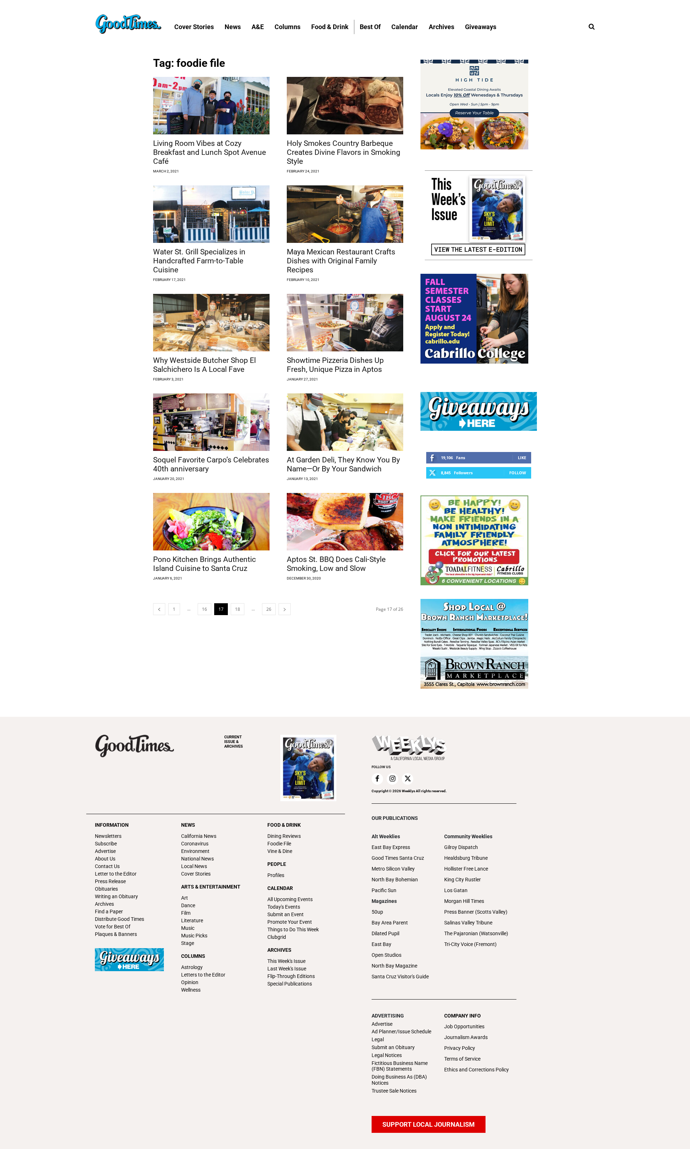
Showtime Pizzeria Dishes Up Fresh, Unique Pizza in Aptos (335, 365)
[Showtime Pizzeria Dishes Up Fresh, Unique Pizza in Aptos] (345, 322)
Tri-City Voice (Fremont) (470, 944)
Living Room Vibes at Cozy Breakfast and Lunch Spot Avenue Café (209, 152)
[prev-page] (159, 609)
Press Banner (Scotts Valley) (475, 912)
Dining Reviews (284, 836)
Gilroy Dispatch (461, 847)
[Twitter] (407, 779)
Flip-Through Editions (291, 976)
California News (198, 836)
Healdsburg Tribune (466, 858)
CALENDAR (280, 888)
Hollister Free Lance (466, 869)
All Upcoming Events (290, 899)
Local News (194, 866)
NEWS (188, 825)
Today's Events (283, 907)
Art (184, 898)
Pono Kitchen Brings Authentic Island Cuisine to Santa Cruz (204, 564)
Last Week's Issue (286, 969)
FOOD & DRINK (284, 825)
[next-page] (285, 609)
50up (377, 912)
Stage (187, 943)
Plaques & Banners (116, 934)
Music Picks (194, 935)
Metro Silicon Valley (393, 869)
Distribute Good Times (119, 919)
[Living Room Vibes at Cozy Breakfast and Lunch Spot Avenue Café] (211, 105)
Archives (104, 904)
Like (522, 457)
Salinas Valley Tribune (468, 923)
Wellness (191, 990)
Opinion (189, 982)
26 (268, 609)
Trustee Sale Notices (394, 1091)
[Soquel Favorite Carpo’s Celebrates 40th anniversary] (211, 422)
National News (197, 859)
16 (204, 609)
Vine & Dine (279, 851)
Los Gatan (456, 890)
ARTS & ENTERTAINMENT (210, 887)
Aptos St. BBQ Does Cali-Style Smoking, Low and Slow (336, 564)
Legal (378, 1039)
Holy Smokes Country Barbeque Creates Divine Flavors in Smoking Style (343, 152)
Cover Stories (196, 874)
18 (237, 609)
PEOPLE (276, 864)
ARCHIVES (233, 742)
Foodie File (279, 843)
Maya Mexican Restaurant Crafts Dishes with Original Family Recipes (341, 261)
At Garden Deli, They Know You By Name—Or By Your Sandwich (343, 464)
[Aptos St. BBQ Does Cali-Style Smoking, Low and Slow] (345, 521)
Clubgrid (276, 937)
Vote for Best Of (112, 926)
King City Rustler (462, 879)
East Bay (381, 944)
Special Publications (289, 984)
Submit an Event (285, 914)
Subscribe (106, 843)
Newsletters (108, 836)
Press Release (110, 881)
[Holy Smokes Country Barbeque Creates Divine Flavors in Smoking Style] (345, 105)
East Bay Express (391, 847)
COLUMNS (193, 956)
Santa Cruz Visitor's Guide (400, 976)
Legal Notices (387, 1055)
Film (185, 913)
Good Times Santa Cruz (398, 858)
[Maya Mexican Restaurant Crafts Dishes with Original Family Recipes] (345, 214)
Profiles (275, 875)
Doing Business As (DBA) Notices (399, 1080)
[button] (591, 27)
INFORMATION (112, 825)
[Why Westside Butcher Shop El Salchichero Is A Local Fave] (211, 322)
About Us (105, 859)
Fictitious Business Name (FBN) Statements (400, 1066)
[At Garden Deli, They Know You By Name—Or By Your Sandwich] (345, 422)
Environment (195, 851)
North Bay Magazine (394, 966)
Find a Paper (109, 911)
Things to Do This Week (293, 929)
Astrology (192, 967)
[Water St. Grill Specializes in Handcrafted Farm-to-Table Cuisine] (211, 214)
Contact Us (107, 866)
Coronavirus (194, 843)
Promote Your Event (289, 922)
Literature (192, 920)
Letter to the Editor (116, 874)
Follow (517, 472)
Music (187, 928)
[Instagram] (392, 779)
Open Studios (386, 955)
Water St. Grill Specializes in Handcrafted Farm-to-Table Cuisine (199, 261)
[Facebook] (377, 779)
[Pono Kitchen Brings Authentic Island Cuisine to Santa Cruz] (211, 521)
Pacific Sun (384, 890)
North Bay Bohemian (395, 879)
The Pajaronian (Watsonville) (476, 933)
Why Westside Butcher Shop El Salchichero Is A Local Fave (204, 365)
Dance (188, 905)
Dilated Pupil (385, 933)
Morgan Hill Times (464, 901)
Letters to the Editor (203, 975)
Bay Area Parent (390, 923)
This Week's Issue (286, 961)
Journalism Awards (466, 1037)
